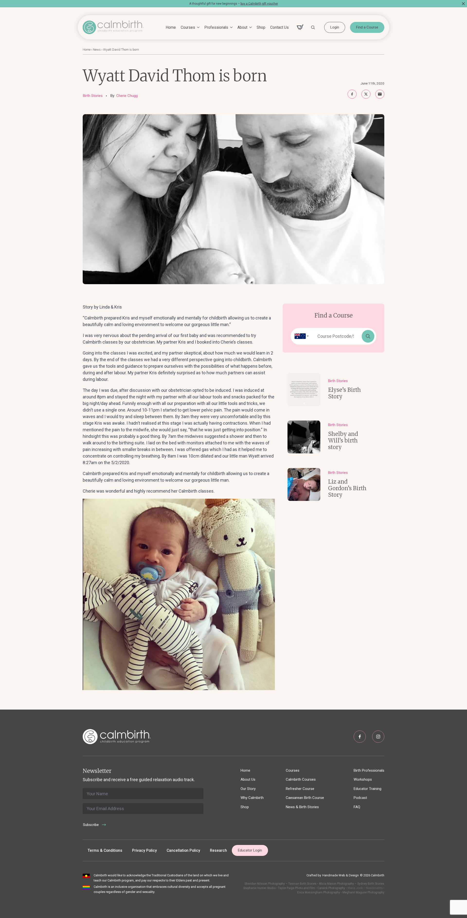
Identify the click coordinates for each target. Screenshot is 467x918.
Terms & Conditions (105, 850)
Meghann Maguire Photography (363, 892)
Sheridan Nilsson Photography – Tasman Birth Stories (280, 883)
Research (218, 850)
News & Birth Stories (302, 807)
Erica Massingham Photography (318, 892)
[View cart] (300, 27)
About (242, 27)
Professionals (216, 27)
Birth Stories (93, 96)
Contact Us (279, 27)
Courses (188, 27)
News (97, 49)
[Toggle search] (313, 27)
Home (171, 27)
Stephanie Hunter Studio (259, 888)
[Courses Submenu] (197, 27)
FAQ (357, 807)
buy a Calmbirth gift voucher (259, 3)
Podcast (360, 798)
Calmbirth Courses (301, 779)
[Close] (463, 3)
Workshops (363, 779)
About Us (248, 779)
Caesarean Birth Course (305, 798)
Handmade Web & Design (340, 875)
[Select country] (300, 336)
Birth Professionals (369, 770)
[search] (368, 336)
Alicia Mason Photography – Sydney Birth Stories (351, 883)
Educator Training (367, 789)
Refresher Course (300, 789)
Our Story (248, 789)
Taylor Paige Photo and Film (296, 888)
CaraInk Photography (331, 888)
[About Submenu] (249, 27)
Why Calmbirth (252, 798)
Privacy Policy (144, 850)
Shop (261, 27)
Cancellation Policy (183, 850)
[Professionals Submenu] (230, 27)
